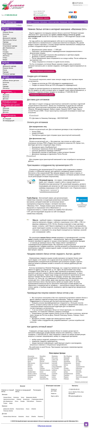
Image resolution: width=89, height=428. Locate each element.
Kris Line (55, 358)
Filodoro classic (45, 370)
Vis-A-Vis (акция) (82, 377)
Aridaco (30, 377)
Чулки (5, 36)
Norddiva (67, 361)
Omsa (66, 365)
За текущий (7, 118)
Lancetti (54, 363)
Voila (77, 379)
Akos (29, 361)
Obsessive (67, 363)
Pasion (66, 377)
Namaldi (66, 358)
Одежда (5, 42)
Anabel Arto (32, 372)
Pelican (66, 379)
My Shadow (68, 356)
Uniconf (78, 370)
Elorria (42, 361)
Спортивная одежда (10, 46)
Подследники (7, 54)
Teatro (78, 365)
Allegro (30, 365)
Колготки (6, 34)
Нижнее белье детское (11, 80)
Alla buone (31, 363)
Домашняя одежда (9, 38)
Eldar (41, 358)
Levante (54, 373)
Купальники (7, 44)
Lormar (54, 379)
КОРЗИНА (79, 3)
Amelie (30, 368)
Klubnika (55, 356)
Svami (78, 363)
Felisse (42, 368)
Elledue (42, 359)
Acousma (31, 356)
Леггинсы (6, 56)
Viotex (78, 373)
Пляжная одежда (9, 74)
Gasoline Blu (44, 379)
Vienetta (79, 372)
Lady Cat (55, 359)
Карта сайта (55, 396)
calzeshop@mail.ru (41, 15)
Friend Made (44, 375)
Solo (77, 358)
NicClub (66, 359)
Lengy (54, 372)
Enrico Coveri (44, 363)
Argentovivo (32, 375)
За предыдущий (8, 120)
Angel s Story (32, 373)
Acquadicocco (32, 358)
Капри (5, 59)
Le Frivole (55, 368)
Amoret (30, 370)
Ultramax (79, 368)
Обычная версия (44, 426)
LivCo (54, 377)
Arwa (29, 379)
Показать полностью (81, 382)
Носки (5, 50)
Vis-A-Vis (79, 375)
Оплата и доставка (54, 390)
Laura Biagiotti (57, 366)
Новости (53, 393)
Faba (41, 366)
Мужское (6, 97)
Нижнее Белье (8, 32)
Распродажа (37, 390)
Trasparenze (80, 366)
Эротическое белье (10, 40)
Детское (6, 77)
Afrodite (30, 359)
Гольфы (5, 52)
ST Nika (78, 361)
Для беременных (9, 48)
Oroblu (66, 368)
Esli (41, 365)
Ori (65, 366)
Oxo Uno (67, 370)
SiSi (77, 356)
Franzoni (43, 373)
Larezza (54, 365)
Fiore (41, 372)
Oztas (66, 372)
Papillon (66, 375)
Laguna (54, 361)
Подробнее (34, 115)
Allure (30, 366)
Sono (77, 359)
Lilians (54, 375)
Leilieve (54, 370)
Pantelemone (68, 373)
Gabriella (43, 377)
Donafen (43, 356)
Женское (6, 95)
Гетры (5, 57)
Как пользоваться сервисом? (82, 204)
